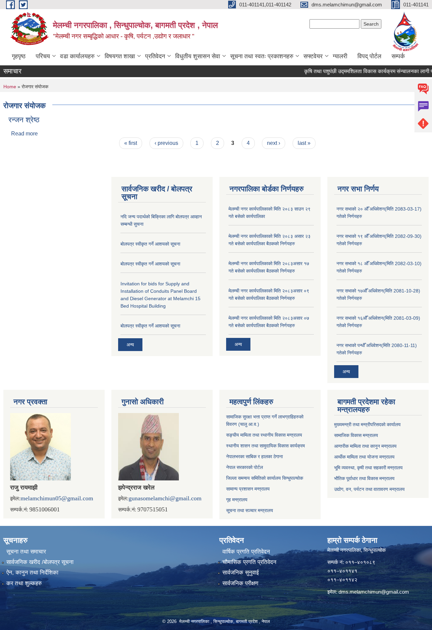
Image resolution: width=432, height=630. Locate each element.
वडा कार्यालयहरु (77, 56)
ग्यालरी (340, 56)
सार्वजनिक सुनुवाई (240, 572)
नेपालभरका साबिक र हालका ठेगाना (254, 456)
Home (9, 86)
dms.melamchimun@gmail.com (374, 592)
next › (273, 143)
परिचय (43, 56)
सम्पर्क (398, 56)
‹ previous (166, 143)
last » (304, 143)
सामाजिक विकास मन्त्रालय (356, 435)
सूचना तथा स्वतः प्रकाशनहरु (261, 56)
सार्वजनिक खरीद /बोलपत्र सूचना (40, 562)
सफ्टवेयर (313, 56)
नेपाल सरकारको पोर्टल (244, 467)
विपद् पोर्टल (369, 56)
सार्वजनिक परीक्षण (240, 583)
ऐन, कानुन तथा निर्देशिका (32, 572)
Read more (24, 133)
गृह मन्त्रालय (236, 499)
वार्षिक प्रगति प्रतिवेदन (246, 551)
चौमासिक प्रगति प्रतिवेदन (249, 562)
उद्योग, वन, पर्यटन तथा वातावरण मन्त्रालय (369, 489)
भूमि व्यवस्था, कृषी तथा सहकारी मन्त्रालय (368, 467)
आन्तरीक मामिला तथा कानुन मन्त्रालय (365, 446)
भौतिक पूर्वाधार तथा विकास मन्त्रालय (364, 478)
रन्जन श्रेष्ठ (23, 120)
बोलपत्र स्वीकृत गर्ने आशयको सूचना (150, 244)
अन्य (130, 344)
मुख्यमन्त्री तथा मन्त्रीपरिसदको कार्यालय (367, 424)
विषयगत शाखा (120, 56)
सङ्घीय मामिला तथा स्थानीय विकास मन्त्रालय (264, 435)
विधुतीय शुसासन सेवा (197, 56)
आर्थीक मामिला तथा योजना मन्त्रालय (364, 457)
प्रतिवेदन (155, 56)
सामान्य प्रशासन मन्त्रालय (248, 489)
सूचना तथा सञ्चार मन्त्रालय (249, 510)
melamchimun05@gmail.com (57, 498)
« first (130, 143)
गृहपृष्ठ (19, 56)
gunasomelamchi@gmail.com (165, 498)
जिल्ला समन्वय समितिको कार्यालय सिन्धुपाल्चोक (264, 478)
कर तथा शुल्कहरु (24, 583)
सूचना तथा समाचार (26, 551)
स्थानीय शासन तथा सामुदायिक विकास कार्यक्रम (265, 445)
